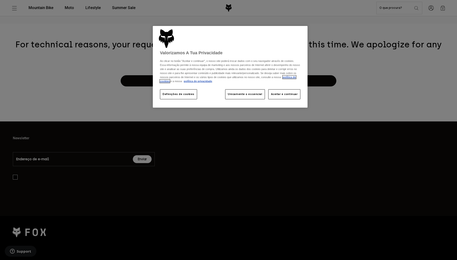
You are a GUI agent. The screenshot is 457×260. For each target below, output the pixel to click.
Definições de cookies (178, 94)
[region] (230, 67)
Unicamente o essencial (245, 94)
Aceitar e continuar (284, 94)
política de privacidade (198, 81)
